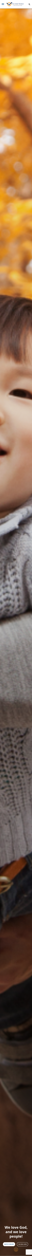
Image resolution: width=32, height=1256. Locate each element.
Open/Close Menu (3, 4)
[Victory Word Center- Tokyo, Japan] (15, 4)
